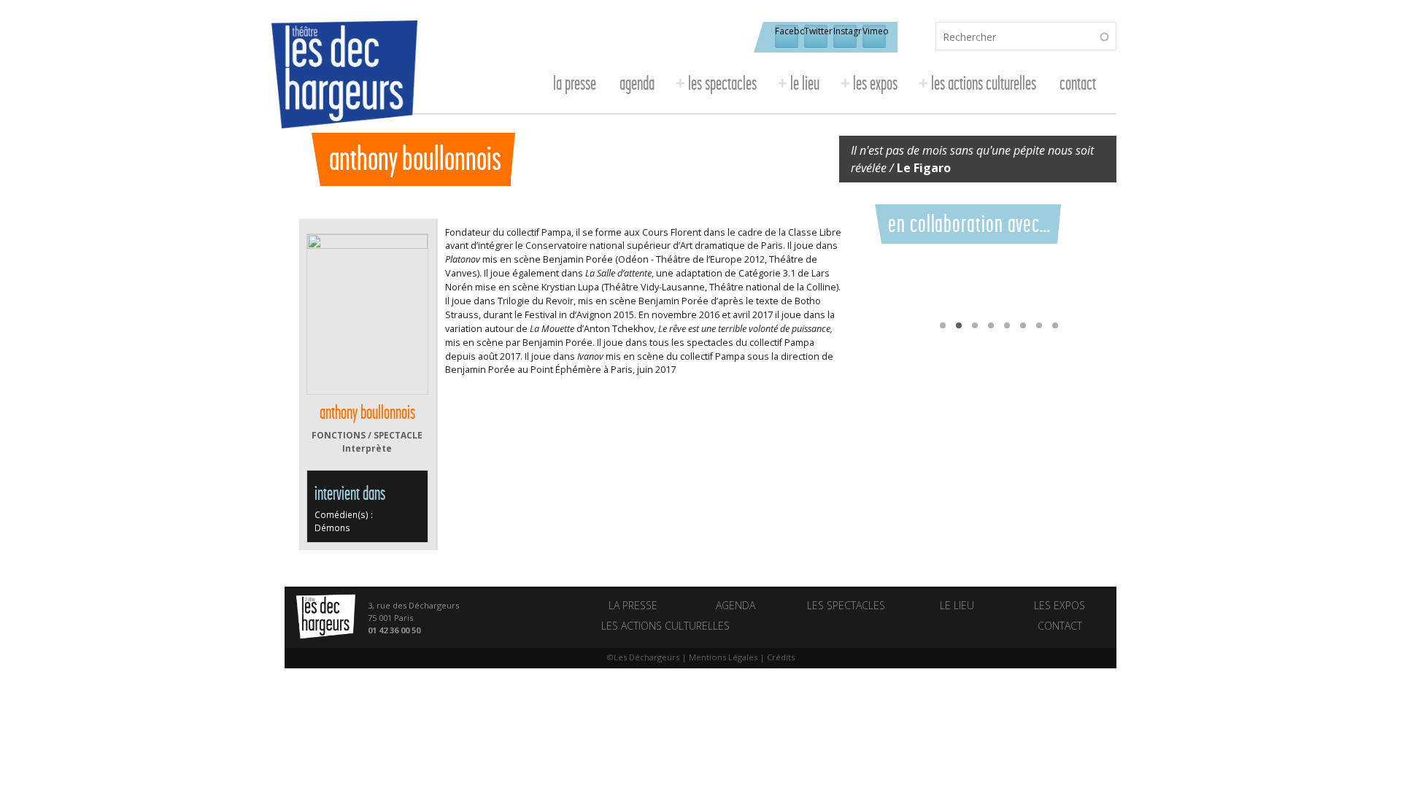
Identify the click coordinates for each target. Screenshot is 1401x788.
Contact (1078, 83)
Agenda (637, 83)
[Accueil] (351, 81)
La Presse (574, 83)
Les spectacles (722, 83)
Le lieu (804, 83)
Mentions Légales (723, 657)
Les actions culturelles (983, 83)
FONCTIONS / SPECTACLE (367, 435)
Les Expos (875, 83)
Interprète (367, 448)
